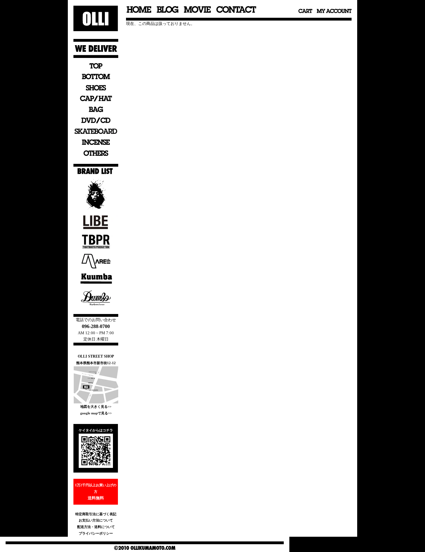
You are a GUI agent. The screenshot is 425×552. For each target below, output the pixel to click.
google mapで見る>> (96, 413)
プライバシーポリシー (96, 533)
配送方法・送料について (96, 527)
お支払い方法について (96, 520)
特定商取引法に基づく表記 (95, 514)
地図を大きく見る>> (95, 406)
